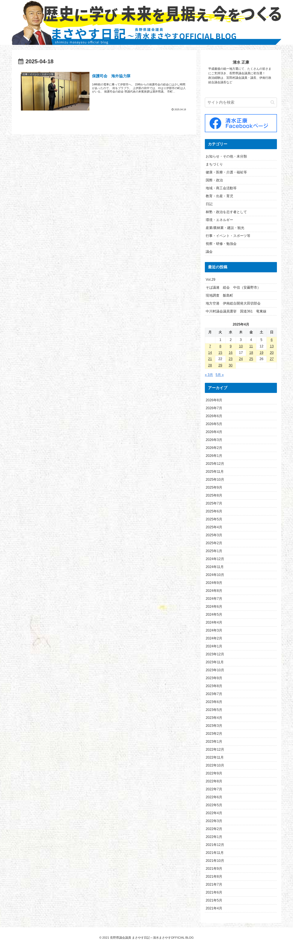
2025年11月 (215, 471)
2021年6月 (214, 892)
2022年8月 (214, 781)
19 (261, 353)
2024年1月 (214, 646)
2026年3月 (214, 440)
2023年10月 (215, 670)
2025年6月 (214, 511)
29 (220, 365)
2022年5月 (214, 805)
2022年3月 (214, 821)
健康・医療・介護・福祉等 (226, 172)
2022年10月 (215, 765)
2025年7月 (214, 503)
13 (272, 346)
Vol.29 (210, 279)
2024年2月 (214, 638)
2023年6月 (214, 702)
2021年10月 (215, 860)
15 (220, 353)
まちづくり (214, 164)
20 (272, 353)
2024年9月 (214, 583)
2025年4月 (214, 527)
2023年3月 (214, 725)
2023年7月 (214, 694)
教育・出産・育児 (219, 196)
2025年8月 (214, 495)
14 (210, 353)
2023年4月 (214, 718)
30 (231, 365)
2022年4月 (214, 813)
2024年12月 (215, 559)
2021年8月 (214, 876)
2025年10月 (215, 479)
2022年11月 (215, 757)
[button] (272, 102)
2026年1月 (214, 456)
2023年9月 (214, 678)
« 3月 (209, 375)
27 (272, 359)
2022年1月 (214, 837)
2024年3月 (214, 630)
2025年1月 (214, 551)
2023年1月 (214, 741)
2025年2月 (214, 543)
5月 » (220, 375)
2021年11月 (215, 853)
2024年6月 (214, 606)
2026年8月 (214, 400)
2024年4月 (214, 622)
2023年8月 (214, 686)
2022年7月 (214, 789)
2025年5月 (214, 519)
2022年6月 (214, 797)
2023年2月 (214, 733)
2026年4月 (214, 432)
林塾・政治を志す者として (226, 212)
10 (241, 346)
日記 (209, 204)
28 (210, 365)
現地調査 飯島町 (219, 295)
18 (251, 353)
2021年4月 (214, 908)
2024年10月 (215, 575)
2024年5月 (214, 614)
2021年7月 (214, 884)
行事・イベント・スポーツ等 (228, 236)
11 (251, 346)
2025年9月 (214, 487)
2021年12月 (215, 845)
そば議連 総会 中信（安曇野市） (233, 287)
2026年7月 (214, 408)
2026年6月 (214, 416)
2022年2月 (214, 829)
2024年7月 (214, 598)
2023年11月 (215, 662)
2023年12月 (215, 654)
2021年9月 (214, 868)
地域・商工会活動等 (221, 188)
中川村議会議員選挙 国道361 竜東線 (236, 311)
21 (210, 359)
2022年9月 (214, 773)
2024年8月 (214, 590)
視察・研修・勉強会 (221, 243)
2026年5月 (214, 424)
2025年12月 (215, 463)
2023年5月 (214, 710)
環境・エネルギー (219, 220)
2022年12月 (215, 749)
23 (231, 359)
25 (251, 359)
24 (241, 359)
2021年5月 (214, 900)
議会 (209, 251)
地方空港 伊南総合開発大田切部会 (233, 303)
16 (231, 353)
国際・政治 (214, 180)
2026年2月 (214, 448)
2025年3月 (214, 535)
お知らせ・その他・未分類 (226, 156)
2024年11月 (215, 567)
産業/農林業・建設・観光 (225, 228)
